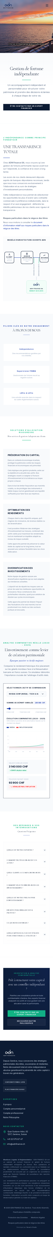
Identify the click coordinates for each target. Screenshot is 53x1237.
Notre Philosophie (11, 1117)
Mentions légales (38, 1218)
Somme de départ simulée (20, 703)
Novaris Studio (31, 1227)
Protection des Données (18, 1218)
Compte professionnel (13, 1113)
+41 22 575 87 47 (15, 1139)
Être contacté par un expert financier (26, 107)
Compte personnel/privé (14, 1109)
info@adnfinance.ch (16, 1144)
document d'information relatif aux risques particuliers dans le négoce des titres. (26, 225)
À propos (7, 1104)
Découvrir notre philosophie (26, 1022)
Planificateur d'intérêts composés (26, 1212)
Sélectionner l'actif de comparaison (26, 688)
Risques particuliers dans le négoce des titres (26, 1223)
